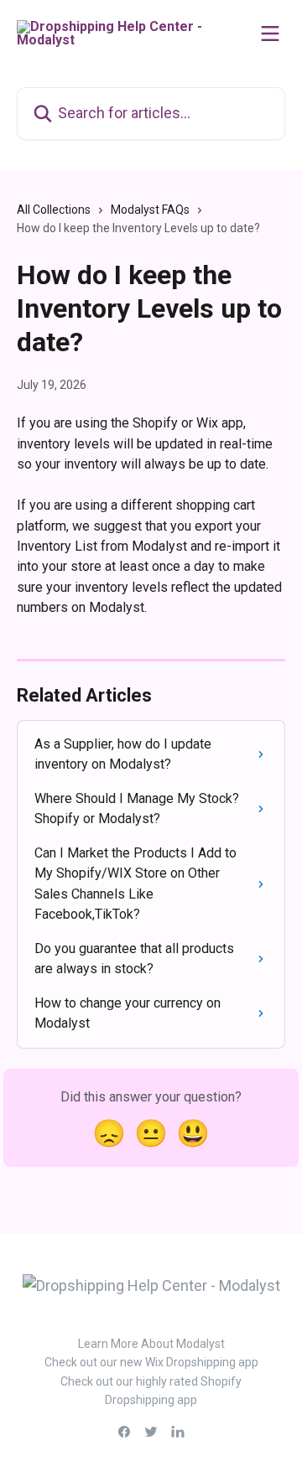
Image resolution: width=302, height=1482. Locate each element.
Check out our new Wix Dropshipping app (151, 1362)
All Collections (54, 209)
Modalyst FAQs (150, 209)
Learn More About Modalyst (151, 1343)
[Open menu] (270, 33)
